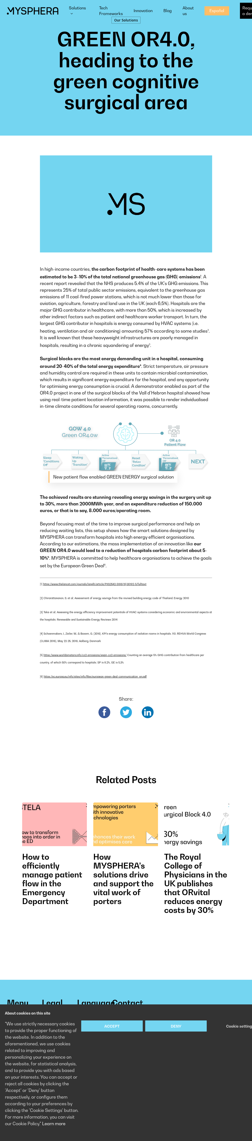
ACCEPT (112, 1026)
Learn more (53, 1123)
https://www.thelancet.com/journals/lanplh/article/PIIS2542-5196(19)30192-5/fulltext (94, 584)
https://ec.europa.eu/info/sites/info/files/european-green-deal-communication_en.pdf (95, 676)
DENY (176, 1026)
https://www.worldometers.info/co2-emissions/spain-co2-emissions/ (85, 655)
